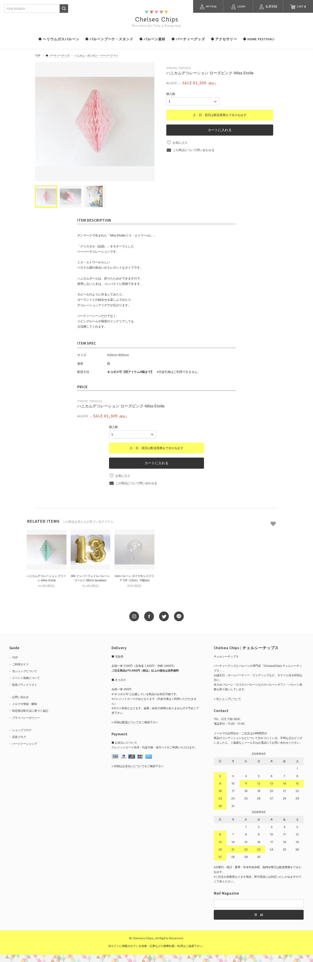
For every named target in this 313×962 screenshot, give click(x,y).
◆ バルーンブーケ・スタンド (109, 39)
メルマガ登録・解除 (24, 704)
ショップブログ (22, 730)
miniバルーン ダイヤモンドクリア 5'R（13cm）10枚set (134, 578)
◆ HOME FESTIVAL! (259, 39)
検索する (64, 8)
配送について (130, 722)
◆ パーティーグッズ (188, 39)
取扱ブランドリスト (24, 684)
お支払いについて (133, 766)
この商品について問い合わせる (193, 150)
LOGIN (241, 6)
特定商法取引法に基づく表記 (30, 710)
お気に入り (180, 142)
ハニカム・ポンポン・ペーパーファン (96, 55)
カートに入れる (220, 130)
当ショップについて (24, 671)
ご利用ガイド (20, 664)
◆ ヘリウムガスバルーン (58, 39)
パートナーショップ (24, 743)
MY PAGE (211, 6)
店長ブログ (19, 737)
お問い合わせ (20, 697)
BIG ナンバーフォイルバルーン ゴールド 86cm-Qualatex (90, 578)
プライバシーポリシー (26, 717)
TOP (37, 55)
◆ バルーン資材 (152, 39)
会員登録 (271, 6)
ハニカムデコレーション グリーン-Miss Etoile (46, 578)
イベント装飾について (26, 678)
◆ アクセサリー (224, 39)
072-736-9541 (230, 719)
